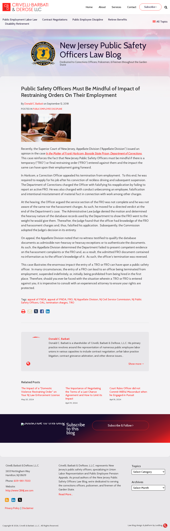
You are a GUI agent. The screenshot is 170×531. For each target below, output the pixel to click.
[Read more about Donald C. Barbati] (28, 363)
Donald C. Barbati (33, 103)
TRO (71, 302)
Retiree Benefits (117, 19)
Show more (135, 363)
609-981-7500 (22, 480)
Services (116, 7)
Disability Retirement (17, 23)
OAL (42, 302)
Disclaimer (27, 508)
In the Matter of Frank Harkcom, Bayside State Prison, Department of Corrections (94, 153)
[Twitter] (20, 500)
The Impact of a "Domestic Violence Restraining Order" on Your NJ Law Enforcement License (40, 392)
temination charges (57, 302)
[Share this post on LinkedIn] (48, 311)
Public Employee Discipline (87, 19)
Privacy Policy (12, 508)
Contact (131, 7)
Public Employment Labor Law (19, 19)
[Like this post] (42, 311)
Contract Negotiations (54, 19)
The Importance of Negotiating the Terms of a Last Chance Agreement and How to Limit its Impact (83, 393)
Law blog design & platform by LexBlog (145, 525)
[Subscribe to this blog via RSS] (7, 500)
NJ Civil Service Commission (114, 299)
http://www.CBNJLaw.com (19, 490)
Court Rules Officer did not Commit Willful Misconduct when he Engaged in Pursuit (128, 392)
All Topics (162, 21)
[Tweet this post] (36, 311)
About (102, 7)
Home (89, 7)
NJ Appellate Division (86, 299)
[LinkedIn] (13, 500)
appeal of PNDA (56, 299)
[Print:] (23, 311)
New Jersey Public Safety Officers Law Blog (103, 50)
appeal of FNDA (37, 299)
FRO (70, 299)
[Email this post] (30, 311)
